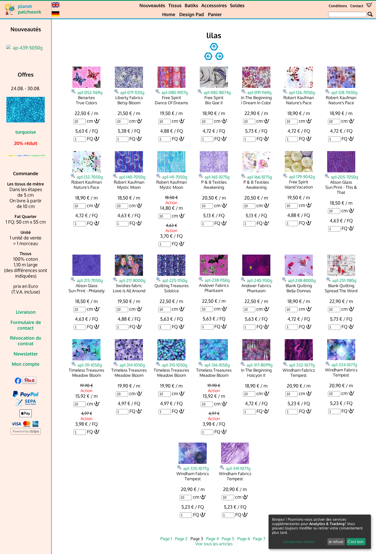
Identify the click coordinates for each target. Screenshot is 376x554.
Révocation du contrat (25, 340)
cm (90, 121)
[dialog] (320, 532)
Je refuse (336, 541)
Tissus (175, 5)
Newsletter (26, 354)
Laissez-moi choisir (299, 541)
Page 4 (212, 538)
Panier (215, 14)
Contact (356, 6)
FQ (90, 138)
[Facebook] (18, 382)
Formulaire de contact (25, 325)
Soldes (237, 5)
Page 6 (243, 538)
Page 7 (259, 538)
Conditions (338, 6)
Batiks (191, 5)
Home (168, 14)
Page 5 (228, 538)
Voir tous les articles (214, 543)
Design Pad (191, 14)
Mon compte (25, 364)
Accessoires (214, 5)
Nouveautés (152, 5)
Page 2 (181, 538)
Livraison (26, 312)
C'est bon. (356, 541)
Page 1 (166, 538)
